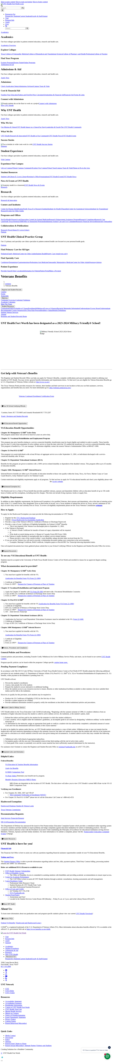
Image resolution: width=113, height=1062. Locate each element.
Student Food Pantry (12, 895)
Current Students (25, 16)
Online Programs (29, 63)
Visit (6, 18)
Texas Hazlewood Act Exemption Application (28, 520)
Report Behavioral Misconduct (16, 1023)
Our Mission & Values (8, 127)
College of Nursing (100, 54)
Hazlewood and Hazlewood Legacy (28, 923)
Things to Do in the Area (81, 168)
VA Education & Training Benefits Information (21, 764)
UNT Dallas (9, 991)
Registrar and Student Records (11, 290)
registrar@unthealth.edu (67, 747)
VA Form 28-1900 (36, 592)
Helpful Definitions (59, 310)
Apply (7, 22)
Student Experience (12, 948)
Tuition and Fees (24, 95)
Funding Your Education (9, 95)
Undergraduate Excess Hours (90, 308)
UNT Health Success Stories (43, 144)
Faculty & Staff (36, 16)
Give (7, 24)
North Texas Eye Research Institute (35, 209)
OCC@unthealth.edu (17, 893)
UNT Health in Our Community (37, 136)
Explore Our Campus (39, 168)
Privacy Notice (10, 1019)
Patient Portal (44, 271)
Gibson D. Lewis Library (18, 177)
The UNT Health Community (71, 127)
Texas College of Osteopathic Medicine (14, 54)
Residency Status (46, 310)
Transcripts (4, 296)
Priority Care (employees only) (57, 254)
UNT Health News (55, 136)
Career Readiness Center (14, 881)
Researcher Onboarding (103, 221)
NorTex (3, 219)
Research (8, 952)
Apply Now (5, 78)
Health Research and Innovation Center (20, 219)
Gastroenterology (24, 262)
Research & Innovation (9, 200)
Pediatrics (4, 254)
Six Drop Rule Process (32, 310)
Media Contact (10, 1036)
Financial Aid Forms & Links (74, 95)
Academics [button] (5, 32)
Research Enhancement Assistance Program (64, 219)
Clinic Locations (18, 271)
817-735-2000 (6, 966)
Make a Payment (55, 271)
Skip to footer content (40, 2)
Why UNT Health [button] (7, 105)
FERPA (11, 308)
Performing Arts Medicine (39, 262)
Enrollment (32, 308)
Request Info (9, 20)
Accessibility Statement (13, 1001)
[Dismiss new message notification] (109, 1047)
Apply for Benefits (11, 768)
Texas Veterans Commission (11, 810)
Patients (3, 245)
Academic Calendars (8, 302)
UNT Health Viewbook (84, 914)
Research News (6, 230)
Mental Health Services (13, 1011)
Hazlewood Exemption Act (11, 486)
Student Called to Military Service (14, 707)
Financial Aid (6, 848)
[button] (2, 6)
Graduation (5, 308)
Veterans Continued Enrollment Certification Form (36, 396)
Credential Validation (22, 300)
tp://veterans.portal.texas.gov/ (61, 388)
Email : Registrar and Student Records (14, 416)
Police (7, 1040)
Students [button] (4, 146)
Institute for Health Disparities (58, 209)
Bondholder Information (13, 1005)
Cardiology (5, 262)
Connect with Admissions (48, 103)
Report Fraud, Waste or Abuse (15, 1044)
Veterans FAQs (8, 918)
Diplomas (5, 298)
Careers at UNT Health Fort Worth (17, 1007)
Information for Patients (32, 271)
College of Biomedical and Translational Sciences (45, 54)
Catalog (3, 292)
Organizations (44, 177)
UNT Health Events (69, 136)
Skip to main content (8, 2)
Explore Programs (7, 63)
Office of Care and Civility (14, 889)
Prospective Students (12, 16)
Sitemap (8, 1042)
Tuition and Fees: (7, 857)
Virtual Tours (51, 168)
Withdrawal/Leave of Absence (46, 308)
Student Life (5, 177)
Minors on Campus (12, 1013)
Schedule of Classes (21, 308)
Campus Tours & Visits (41, 86)
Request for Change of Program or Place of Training (36, 584)
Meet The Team (6, 304)
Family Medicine (13, 254)
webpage (99, 505)
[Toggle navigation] (2, 10)
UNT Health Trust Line (13, 1009)
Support (8, 943)
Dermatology (13, 262)
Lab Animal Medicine (41, 219)
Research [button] (4, 187)
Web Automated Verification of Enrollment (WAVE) (28, 795)
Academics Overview (8, 45)
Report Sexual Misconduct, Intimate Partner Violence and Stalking (28, 1045)
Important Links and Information (13, 752)
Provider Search (6, 271)
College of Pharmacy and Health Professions (78, 54)
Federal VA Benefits (8, 923)
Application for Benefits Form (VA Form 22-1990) (23, 578)
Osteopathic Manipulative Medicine (60, 262)
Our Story (42, 127)
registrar (8, 284)
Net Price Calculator (37, 95)
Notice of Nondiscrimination (15, 1015)
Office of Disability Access (14, 873)
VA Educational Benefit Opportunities (15, 423)
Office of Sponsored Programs (33, 221)
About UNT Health (9, 904)
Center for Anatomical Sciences (80, 209)
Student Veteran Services (9, 312)
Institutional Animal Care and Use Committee (60, 221)
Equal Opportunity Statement (15, 1017)
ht (50, 388)
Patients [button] (3, 232)
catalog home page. (61, 662)
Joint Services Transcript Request (12, 818)
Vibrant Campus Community (22, 168)
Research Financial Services (85, 221)
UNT (7, 989)
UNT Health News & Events (34, 185)
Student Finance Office (12, 861)
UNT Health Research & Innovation (13, 136)
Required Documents (10, 551)
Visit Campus (5, 159)
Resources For (11, 956)
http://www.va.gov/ (43, 382)
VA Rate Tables (11, 776)
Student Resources (8, 306)
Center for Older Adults (15, 211)
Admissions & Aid (11, 950)
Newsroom (9, 1038)
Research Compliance (87, 219)
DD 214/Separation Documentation (13, 822)
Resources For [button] (10, 14)
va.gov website (57, 481)
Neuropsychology (95, 262)
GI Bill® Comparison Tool (14, 772)
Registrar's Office (33, 177)
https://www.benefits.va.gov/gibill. (39, 929)
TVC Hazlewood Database (25, 518)
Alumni (44, 16)
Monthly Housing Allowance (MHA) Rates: (20, 780)
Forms (3, 294)
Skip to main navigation (24, 2)
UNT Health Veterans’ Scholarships (17, 871)
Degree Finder (18, 63)
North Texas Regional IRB (13, 221)
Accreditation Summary (13, 1003)
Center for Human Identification (12, 209)
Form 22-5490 (78, 619)
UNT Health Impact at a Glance (27, 127)
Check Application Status (10, 86)
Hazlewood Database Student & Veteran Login (17, 806)
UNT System (10, 993)
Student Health (41, 254)
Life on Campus (6, 168)
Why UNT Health (11, 954)
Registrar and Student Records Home (14, 316)
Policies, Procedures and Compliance (15, 648)
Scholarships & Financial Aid (54, 95)
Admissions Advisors (26, 86)
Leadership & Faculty (53, 127)
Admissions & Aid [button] (7, 65)
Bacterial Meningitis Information (68, 308)
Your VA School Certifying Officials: (14, 406)
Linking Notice (10, 1021)
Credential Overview (8, 300)
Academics (9, 946)
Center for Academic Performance (17, 877)
